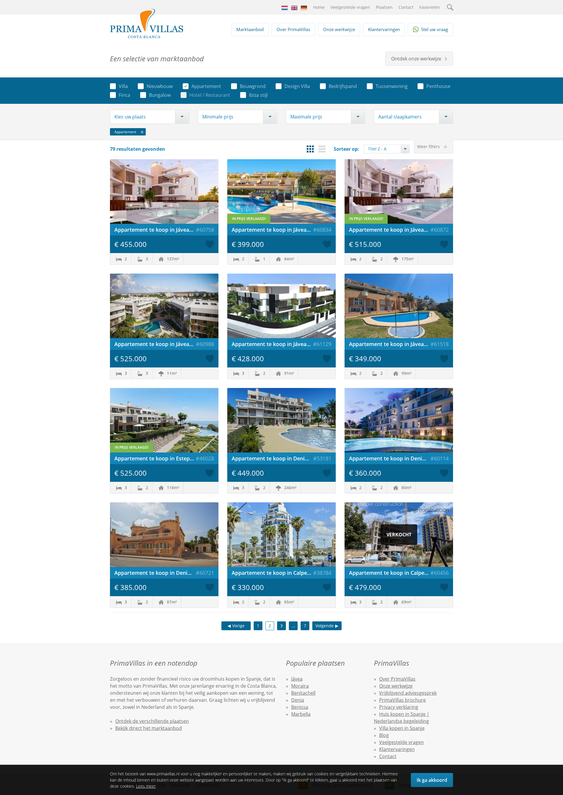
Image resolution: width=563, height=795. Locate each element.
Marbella (301, 714)
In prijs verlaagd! (249, 218)
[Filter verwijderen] (142, 131)
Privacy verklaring (398, 707)
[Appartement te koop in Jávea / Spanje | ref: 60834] (281, 191)
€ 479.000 (365, 587)
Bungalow (160, 95)
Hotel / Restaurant (209, 95)
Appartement (206, 86)
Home (319, 7)
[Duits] (304, 7)
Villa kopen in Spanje (402, 728)
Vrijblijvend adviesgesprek (408, 693)
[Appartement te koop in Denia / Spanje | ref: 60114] (399, 420)
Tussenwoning (392, 86)
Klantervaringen (384, 29)
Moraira (300, 686)
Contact (405, 7)
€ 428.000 (248, 358)
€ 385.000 (130, 587)
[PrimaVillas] (147, 23)
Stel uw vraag (434, 29)
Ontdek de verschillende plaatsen (152, 721)
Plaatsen (384, 7)
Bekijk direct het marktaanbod (148, 728)
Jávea (297, 679)
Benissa (299, 707)
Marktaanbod (250, 29)
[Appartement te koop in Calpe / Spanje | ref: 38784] (281, 534)
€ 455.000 (130, 244)
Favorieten (429, 7)
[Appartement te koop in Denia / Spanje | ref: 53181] (281, 420)
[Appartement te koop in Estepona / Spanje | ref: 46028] (164, 420)
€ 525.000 (130, 358)
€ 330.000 (248, 587)
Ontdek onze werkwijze (416, 58)
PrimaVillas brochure (402, 700)
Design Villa (297, 86)
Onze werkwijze (339, 29)
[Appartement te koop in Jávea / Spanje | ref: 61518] (399, 306)
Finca (124, 95)
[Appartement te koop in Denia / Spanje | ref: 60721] (164, 534)
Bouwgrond (253, 86)
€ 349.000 (365, 358)
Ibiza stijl (258, 95)
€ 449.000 (248, 473)
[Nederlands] (284, 7)
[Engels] (294, 7)
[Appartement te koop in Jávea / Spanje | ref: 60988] (164, 306)
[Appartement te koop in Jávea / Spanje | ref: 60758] (164, 191)
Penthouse (438, 86)
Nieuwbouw (160, 86)
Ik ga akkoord (432, 780)
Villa (123, 86)
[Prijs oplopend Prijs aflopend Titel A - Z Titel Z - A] (387, 149)
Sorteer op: (346, 149)
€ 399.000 (248, 244)
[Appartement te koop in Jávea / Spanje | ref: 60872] (399, 191)
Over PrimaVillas (293, 29)
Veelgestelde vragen (350, 7)
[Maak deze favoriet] (209, 244)
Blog (384, 735)
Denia (297, 700)
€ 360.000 (365, 473)
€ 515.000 (365, 244)
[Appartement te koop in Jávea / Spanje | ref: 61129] (281, 306)
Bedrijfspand (343, 86)
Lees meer (146, 786)
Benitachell (303, 693)
